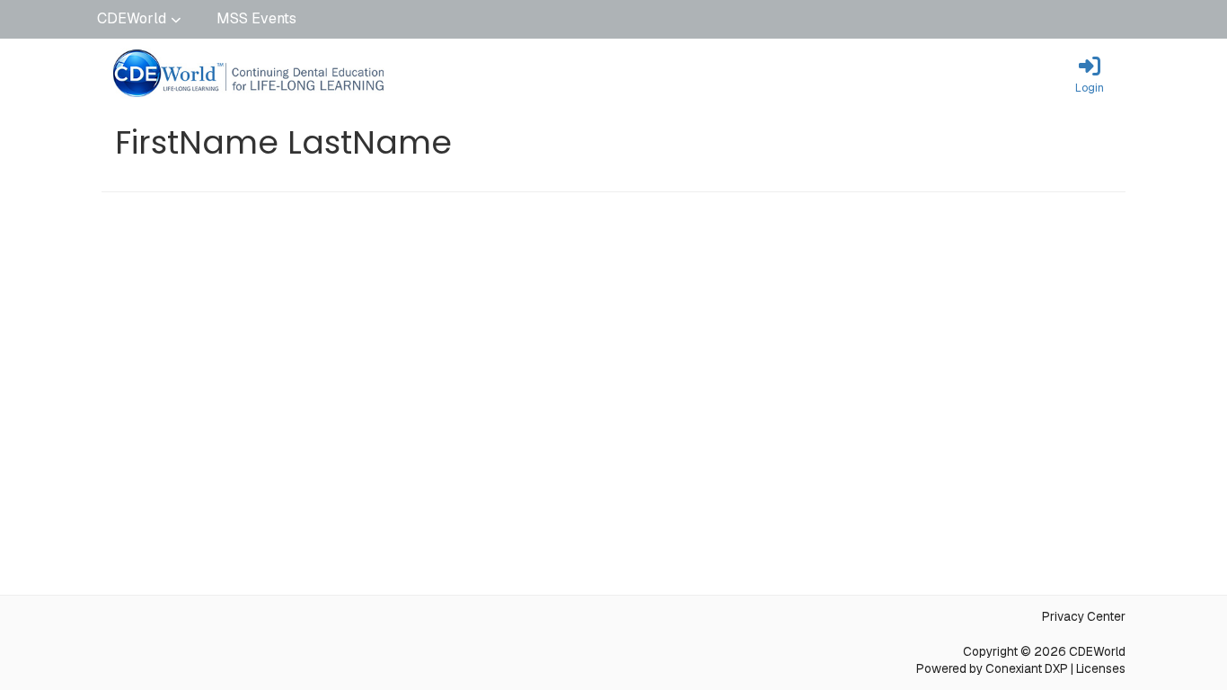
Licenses (1100, 668)
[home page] (272, 75)
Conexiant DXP (1026, 668)
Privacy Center (1083, 616)
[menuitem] (139, 19)
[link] (1089, 75)
